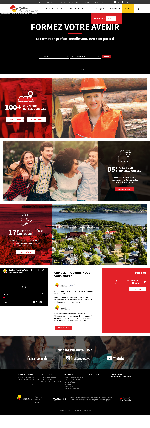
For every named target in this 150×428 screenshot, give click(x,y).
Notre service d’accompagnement (74, 377)
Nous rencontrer (69, 391)
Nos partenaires (68, 386)
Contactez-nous (93, 374)
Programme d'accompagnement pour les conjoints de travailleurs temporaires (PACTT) (73, 380)
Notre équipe (68, 384)
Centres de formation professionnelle (28, 385)
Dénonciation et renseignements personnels (121, 375)
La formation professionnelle (26, 377)
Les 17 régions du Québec (48, 379)
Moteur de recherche (24, 383)
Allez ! (106, 56)
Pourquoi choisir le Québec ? (49, 377)
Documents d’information (72, 388)
